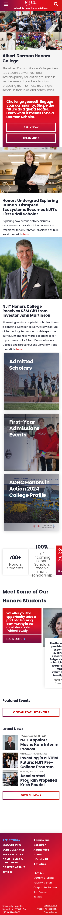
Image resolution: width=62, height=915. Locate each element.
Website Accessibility (47, 909)
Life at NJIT (41, 859)
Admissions (41, 840)
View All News (31, 795)
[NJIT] (31, 3)
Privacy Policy (50, 912)
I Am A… (39, 873)
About (38, 854)
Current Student (44, 878)
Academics (41, 849)
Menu (6, 4)
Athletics (40, 864)
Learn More (31, 138)
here (26, 234)
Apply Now (31, 127)
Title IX (8, 872)
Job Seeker (41, 892)
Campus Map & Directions (13, 861)
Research (40, 845)
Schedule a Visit (14, 849)
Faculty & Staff (43, 882)
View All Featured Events (31, 712)
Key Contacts (13, 854)
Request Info (12, 845)
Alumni (38, 897)
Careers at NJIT (14, 867)
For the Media (50, 905)
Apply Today (12, 840)
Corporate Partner (45, 887)
